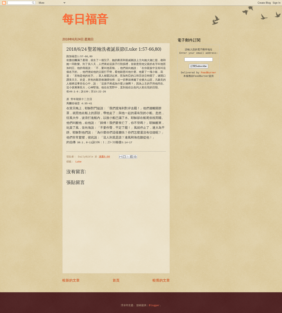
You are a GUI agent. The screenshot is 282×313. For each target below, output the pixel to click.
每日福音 (85, 18)
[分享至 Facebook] (132, 157)
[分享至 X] (128, 157)
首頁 (116, 280)
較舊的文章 (161, 280)
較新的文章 (71, 280)
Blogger (154, 305)
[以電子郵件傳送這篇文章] (121, 157)
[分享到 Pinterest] (135, 157)
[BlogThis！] (124, 157)
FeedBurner (208, 72)
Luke (78, 161)
